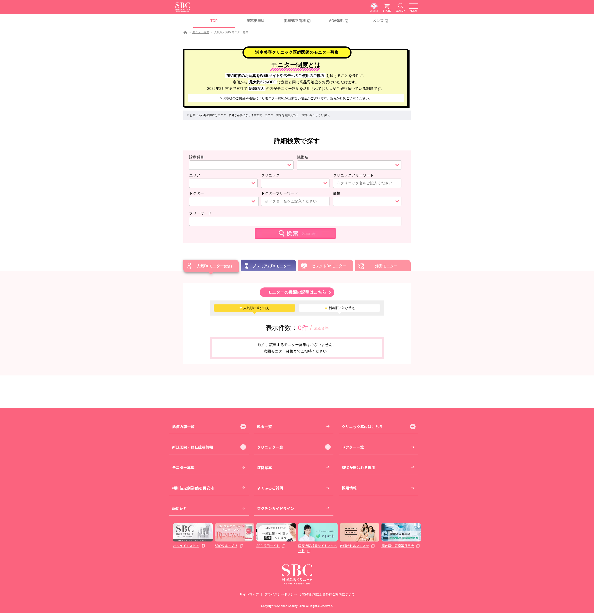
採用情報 (349, 488)
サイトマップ (249, 594)
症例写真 (264, 467)
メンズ (378, 20)
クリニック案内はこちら (362, 426)
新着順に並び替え (339, 308)
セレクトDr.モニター (329, 266)
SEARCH (400, 10)
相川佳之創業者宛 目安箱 (193, 488)
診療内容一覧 (183, 426)
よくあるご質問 (270, 488)
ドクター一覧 (353, 447)
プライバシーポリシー (281, 594)
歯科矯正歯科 (295, 20)
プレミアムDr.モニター (271, 266)
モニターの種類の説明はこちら (297, 292)
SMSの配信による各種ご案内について (327, 594)
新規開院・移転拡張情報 (192, 447)
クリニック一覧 (270, 447)
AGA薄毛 (336, 20)
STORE (387, 10)
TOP (213, 20)
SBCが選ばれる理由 (358, 467)
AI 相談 (374, 10)
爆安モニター (386, 266)
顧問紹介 (179, 508)
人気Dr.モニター (210, 266)
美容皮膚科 (256, 20)
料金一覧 (264, 426)
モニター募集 (200, 32)
